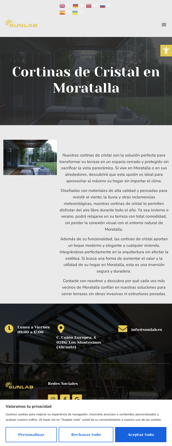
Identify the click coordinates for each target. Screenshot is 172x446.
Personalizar (31, 434)
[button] (166, 50)
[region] (86, 423)
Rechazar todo (86, 434)
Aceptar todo (141, 434)
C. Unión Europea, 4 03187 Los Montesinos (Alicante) (78, 342)
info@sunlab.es (146, 329)
